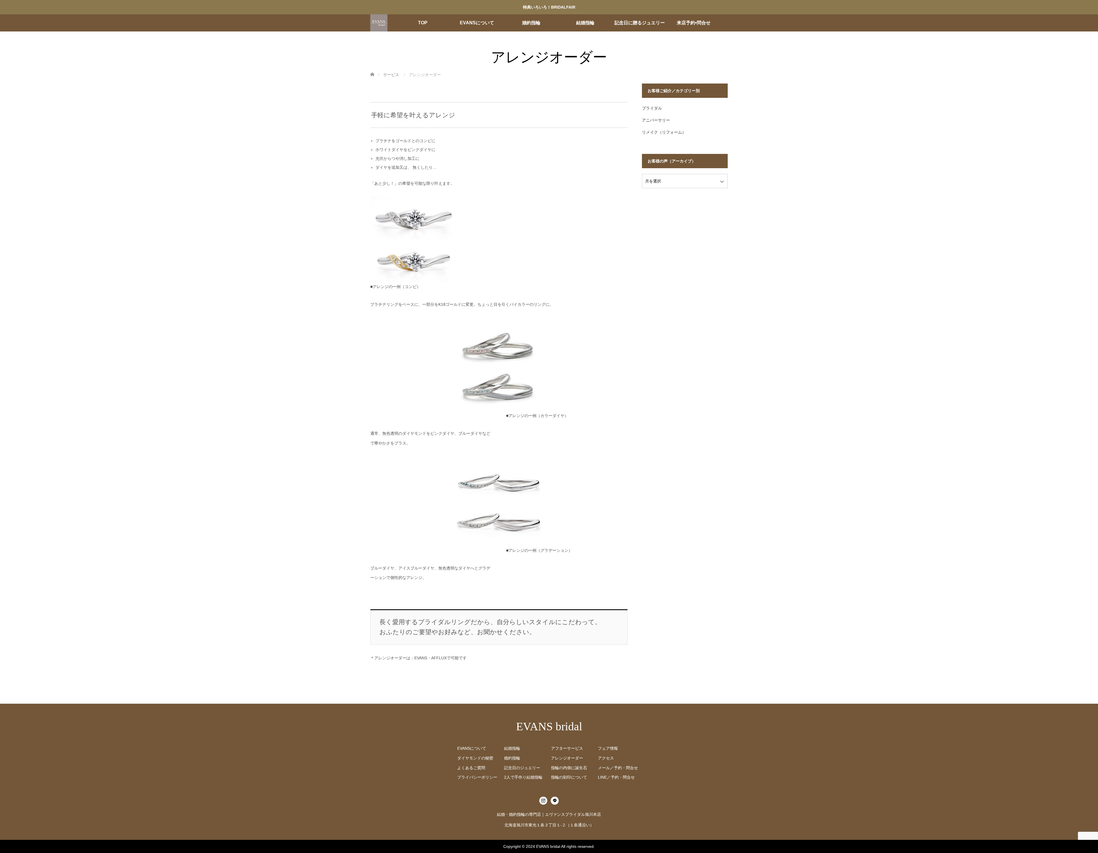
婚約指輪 (531, 22)
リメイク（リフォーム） (664, 132)
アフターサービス (567, 748)
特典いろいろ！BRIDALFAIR (549, 7)
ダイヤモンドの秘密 (475, 758)
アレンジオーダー (567, 758)
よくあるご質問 (471, 767)
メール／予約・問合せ (618, 767)
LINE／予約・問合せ (616, 777)
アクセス (606, 758)
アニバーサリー (656, 120)
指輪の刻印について (569, 777)
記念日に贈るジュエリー (639, 22)
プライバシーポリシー (477, 777)
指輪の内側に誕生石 (569, 767)
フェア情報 (608, 748)
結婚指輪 (585, 22)
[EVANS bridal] (378, 22)
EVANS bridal (549, 726)
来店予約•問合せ (694, 22)
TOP (422, 22)
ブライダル (652, 108)
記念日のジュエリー (522, 767)
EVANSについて (477, 22)
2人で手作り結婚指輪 (523, 777)
